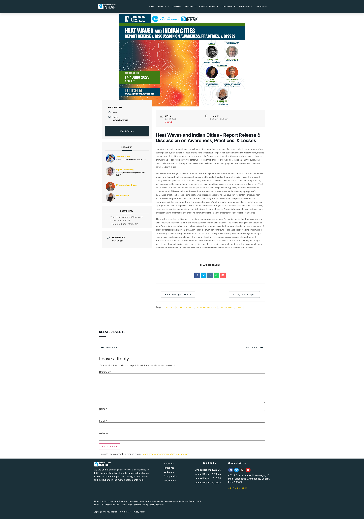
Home (152, 6)
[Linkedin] (210, 275)
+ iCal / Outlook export (244, 294)
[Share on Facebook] (197, 275)
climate (168, 307)
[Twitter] (236, 470)
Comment (105, 372)
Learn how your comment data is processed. (166, 454)
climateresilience (207, 307)
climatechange (184, 307)
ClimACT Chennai (207, 6)
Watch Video (127, 131)
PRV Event (112, 347)
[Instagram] (242, 470)
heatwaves (227, 307)
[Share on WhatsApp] (216, 275)
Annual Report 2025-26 (208, 469)
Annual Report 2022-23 (208, 482)
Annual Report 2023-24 (208, 478)
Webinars (188, 6)
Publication (170, 480)
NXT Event (252, 347)
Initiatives (176, 6)
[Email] (223, 275)
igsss (240, 307)
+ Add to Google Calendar (178, 294)
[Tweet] (203, 275)
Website (103, 433)
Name (103, 409)
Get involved (261, 6)
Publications (244, 6)
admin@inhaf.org (120, 120)
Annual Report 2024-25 (208, 474)
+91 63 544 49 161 (238, 488)
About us (162, 6)
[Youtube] (248, 470)
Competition (227, 6)
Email (103, 421)
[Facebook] (230, 470)
